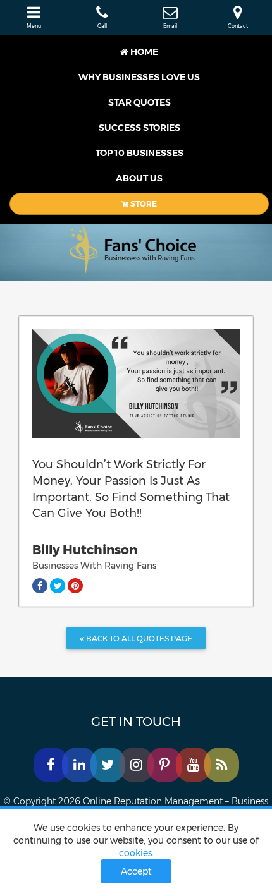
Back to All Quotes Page (138, 638)
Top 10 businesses (139, 153)
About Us (139, 178)
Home (143, 52)
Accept (136, 871)
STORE (142, 204)
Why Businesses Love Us (139, 77)
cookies (135, 853)
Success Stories (139, 127)
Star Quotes (139, 102)
